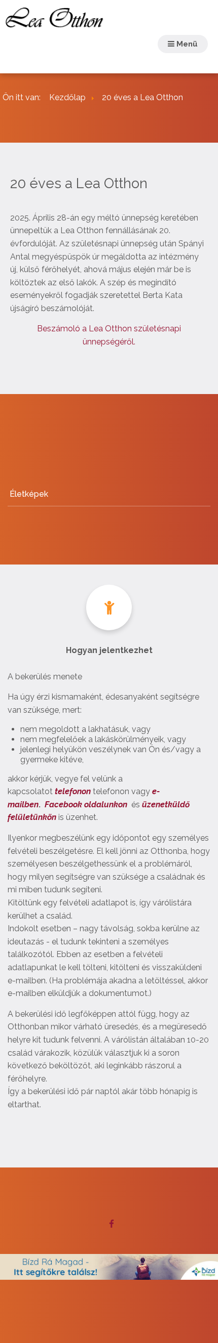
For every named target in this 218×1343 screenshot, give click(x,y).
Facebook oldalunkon (86, 804)
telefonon (73, 791)
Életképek (29, 494)
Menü (186, 44)
